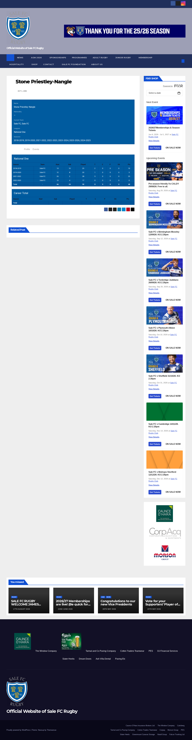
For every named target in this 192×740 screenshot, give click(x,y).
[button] (178, 61)
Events (36, 149)
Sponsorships (58, 57)
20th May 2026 (154, 609)
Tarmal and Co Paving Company (101, 651)
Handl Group (162, 734)
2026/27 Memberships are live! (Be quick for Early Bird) (73, 604)
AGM (102, 597)
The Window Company (46, 651)
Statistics (17, 149)
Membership (145, 57)
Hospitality (16, 64)
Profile (27, 149)
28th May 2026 (109, 609)
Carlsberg (180, 726)
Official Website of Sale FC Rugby (25, 48)
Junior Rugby (123, 57)
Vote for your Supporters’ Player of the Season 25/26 (161, 604)
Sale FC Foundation (74, 64)
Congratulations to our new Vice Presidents (118, 602)
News (20, 57)
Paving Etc (120, 659)
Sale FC (17, 123)
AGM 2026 (36, 57)
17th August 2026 (21, 609)
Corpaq (162, 730)
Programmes (79, 57)
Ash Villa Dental (103, 659)
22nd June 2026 (65, 609)
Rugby (14, 597)
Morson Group (173, 730)
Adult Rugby (100, 57)
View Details (154, 141)
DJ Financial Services (167, 651)
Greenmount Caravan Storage (143, 734)
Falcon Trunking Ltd (176, 734)
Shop (34, 64)
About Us (97, 64)
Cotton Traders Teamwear (132, 651)
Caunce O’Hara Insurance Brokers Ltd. (140, 726)
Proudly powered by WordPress (19, 730)
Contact (49, 64)
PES (151, 651)
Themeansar (51, 730)
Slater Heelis (68, 659)
